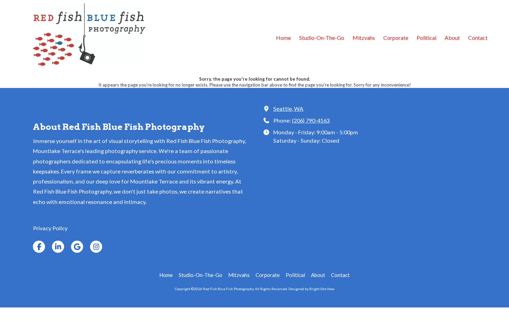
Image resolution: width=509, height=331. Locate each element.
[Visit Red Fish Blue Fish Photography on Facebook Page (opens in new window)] (39, 247)
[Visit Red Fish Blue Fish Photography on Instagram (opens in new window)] (96, 247)
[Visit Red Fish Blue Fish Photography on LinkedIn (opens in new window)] (58, 247)
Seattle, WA (288, 108)
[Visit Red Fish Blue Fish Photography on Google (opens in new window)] (77, 247)
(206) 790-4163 (311, 120)
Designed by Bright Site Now (311, 289)
